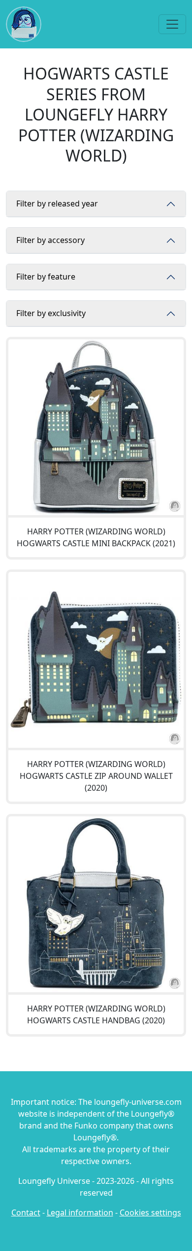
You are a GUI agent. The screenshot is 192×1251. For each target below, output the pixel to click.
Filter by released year (57, 203)
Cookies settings (150, 1212)
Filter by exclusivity (51, 313)
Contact (25, 1212)
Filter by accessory (50, 240)
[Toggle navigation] (172, 24)
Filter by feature (45, 276)
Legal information (80, 1212)
